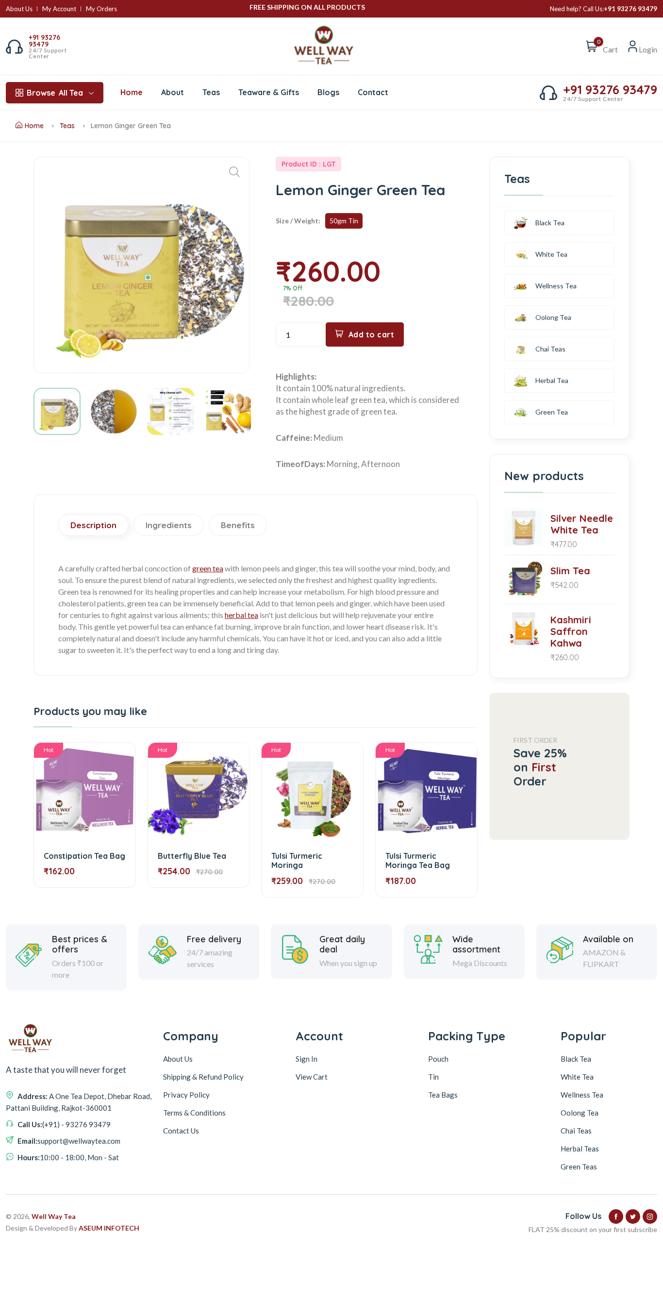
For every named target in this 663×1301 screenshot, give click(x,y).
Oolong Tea (553, 317)
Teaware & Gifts (268, 92)
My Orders (101, 9)
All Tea (55, 93)
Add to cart (371, 334)
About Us (19, 9)
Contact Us (181, 1130)
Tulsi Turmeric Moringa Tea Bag (417, 860)
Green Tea (551, 412)
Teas (211, 92)
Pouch (438, 1058)
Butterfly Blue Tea (192, 856)
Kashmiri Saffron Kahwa (570, 631)
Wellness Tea (556, 286)
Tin (433, 1076)
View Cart (312, 1076)
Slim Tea (570, 571)
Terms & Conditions (194, 1112)
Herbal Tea (551, 380)
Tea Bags (443, 1094)
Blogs (328, 92)
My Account (59, 9)
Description (93, 525)
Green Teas (579, 1166)
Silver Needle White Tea (581, 524)
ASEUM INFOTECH (109, 1228)
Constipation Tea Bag (84, 856)
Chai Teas (550, 349)
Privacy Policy (186, 1094)
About (172, 92)
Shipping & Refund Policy (203, 1076)
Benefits (238, 525)
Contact (373, 92)
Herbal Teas (580, 1148)
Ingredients (169, 525)
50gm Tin (344, 221)
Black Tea (549, 222)
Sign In (306, 1058)
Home (131, 92)
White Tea (551, 254)
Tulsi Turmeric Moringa (296, 860)
